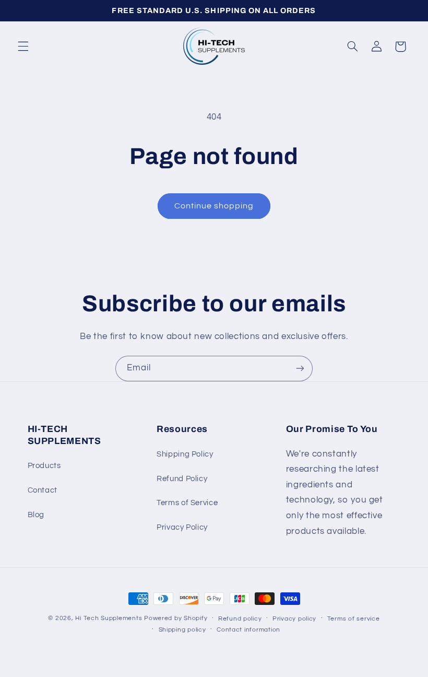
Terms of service (353, 619)
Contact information (248, 630)
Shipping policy (182, 630)
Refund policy (240, 619)
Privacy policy (294, 619)
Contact (42, 490)
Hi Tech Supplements (109, 618)
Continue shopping (214, 206)
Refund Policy (182, 479)
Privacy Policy (182, 527)
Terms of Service (187, 503)
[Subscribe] (300, 368)
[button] (23, 46)
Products (44, 466)
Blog (36, 515)
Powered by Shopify (175, 618)
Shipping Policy (185, 454)
